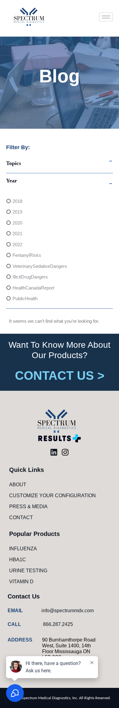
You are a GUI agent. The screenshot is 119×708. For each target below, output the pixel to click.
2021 (17, 233)
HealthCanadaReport (33, 287)
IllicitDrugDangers (30, 276)
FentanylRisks (27, 255)
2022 (17, 244)
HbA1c (17, 559)
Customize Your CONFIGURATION (52, 495)
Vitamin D (21, 581)
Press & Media (28, 506)
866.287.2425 (58, 624)
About (17, 484)
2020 (17, 222)
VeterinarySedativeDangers (40, 266)
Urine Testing (28, 570)
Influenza (23, 548)
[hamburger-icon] (106, 17)
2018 (17, 201)
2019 (17, 211)
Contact (21, 517)
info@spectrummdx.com (67, 610)
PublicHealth (25, 298)
